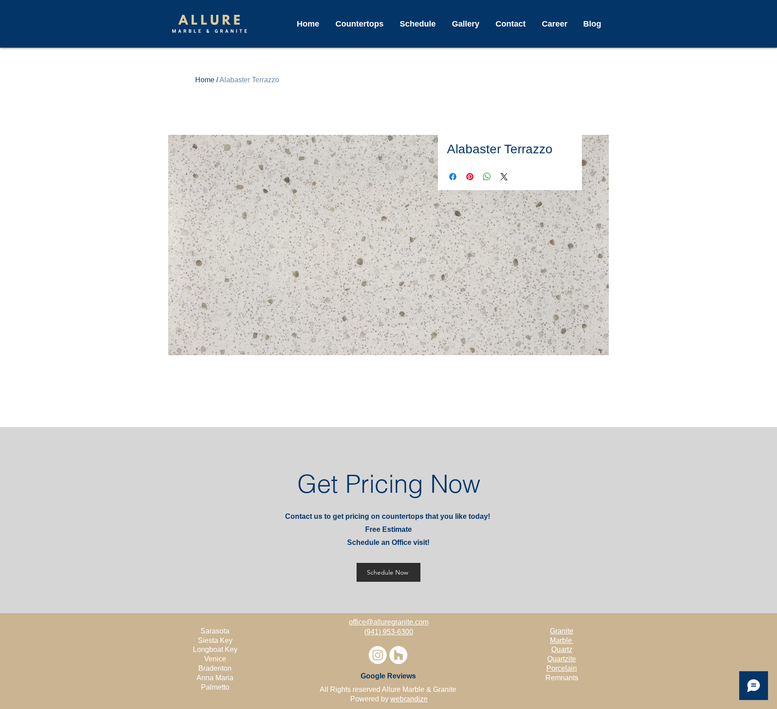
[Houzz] (398, 655)
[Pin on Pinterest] (469, 176)
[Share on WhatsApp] (487, 176)
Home (204, 80)
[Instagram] (378, 655)
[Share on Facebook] (452, 176)
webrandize (409, 699)
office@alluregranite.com (389, 622)
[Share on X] (504, 176)
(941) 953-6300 (388, 632)
